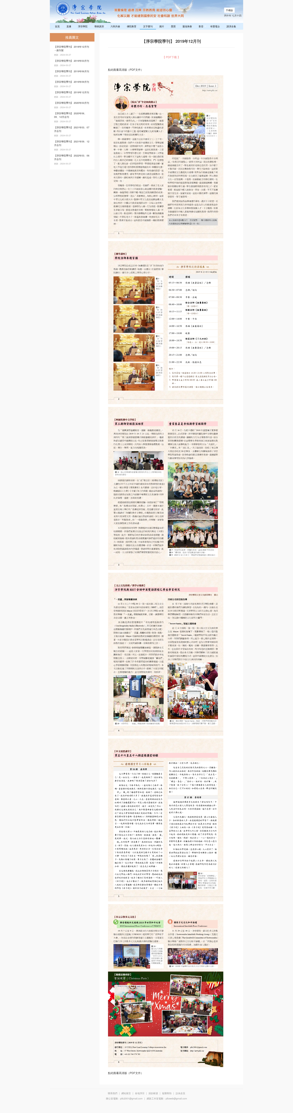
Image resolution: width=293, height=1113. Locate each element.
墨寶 (173, 26)
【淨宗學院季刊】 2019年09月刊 (71, 81)
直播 (68, 26)
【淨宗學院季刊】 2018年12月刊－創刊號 (71, 48)
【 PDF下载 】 (171, 57)
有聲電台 (215, 26)
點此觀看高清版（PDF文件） (125, 70)
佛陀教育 (131, 26)
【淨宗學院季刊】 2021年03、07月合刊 (71, 129)
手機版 (229, 10)
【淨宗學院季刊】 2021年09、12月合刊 (71, 143)
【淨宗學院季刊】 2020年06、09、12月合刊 (70, 115)
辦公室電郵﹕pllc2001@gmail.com (124, 1098)
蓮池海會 (187, 26)
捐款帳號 (153, 1093)
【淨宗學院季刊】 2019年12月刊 (71, 92)
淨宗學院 (82, 26)
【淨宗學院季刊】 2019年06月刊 (71, 71)
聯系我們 (112, 1093)
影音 (201, 26)
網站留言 (126, 1093)
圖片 (161, 26)
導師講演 (99, 26)
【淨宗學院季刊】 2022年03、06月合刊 (71, 157)
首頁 (57, 26)
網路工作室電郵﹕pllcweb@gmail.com (167, 1098)
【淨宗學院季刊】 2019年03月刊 (71, 60)
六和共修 (115, 26)
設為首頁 (180, 1093)
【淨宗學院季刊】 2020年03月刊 (71, 102)
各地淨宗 (139, 1093)
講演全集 (231, 26)
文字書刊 (148, 26)
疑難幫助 (167, 1093)
